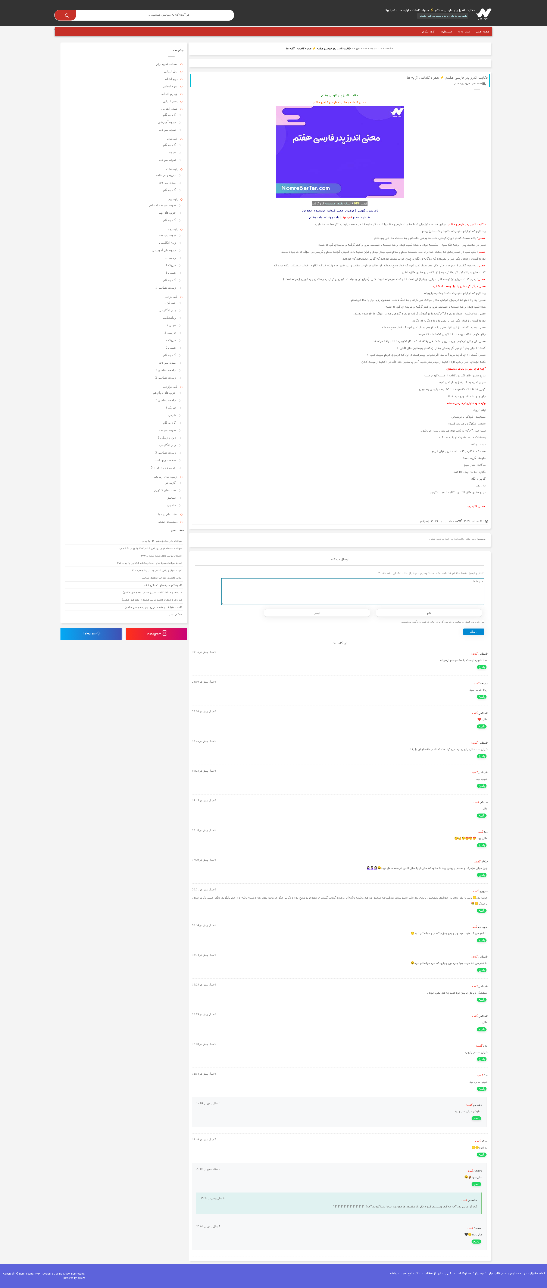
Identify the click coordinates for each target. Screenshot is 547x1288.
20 (426, 521)
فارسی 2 (170, 332)
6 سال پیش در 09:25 (204, 770)
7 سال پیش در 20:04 (208, 1226)
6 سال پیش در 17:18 (204, 1044)
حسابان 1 (170, 302)
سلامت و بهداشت (165, 460)
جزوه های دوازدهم (164, 392)
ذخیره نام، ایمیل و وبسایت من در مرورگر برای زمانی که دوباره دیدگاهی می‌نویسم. (441, 621)
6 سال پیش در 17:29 (204, 859)
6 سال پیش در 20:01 (204, 889)
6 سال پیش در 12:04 (208, 1103)
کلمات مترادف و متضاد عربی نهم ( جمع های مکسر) (153, 607)
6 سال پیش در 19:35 (204, 652)
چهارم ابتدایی (169, 93)
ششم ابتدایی (169, 108)
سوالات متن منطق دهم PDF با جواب (161, 541)
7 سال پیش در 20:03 (208, 1169)
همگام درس (175, 614)
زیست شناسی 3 (165, 452)
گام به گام (169, 114)
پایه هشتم (172, 169)
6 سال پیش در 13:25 (204, 741)
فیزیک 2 (171, 340)
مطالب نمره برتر (167, 64)
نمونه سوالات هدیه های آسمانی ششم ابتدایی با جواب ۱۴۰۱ (149, 563)
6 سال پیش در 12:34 (204, 1073)
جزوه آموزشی (167, 122)
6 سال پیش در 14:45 (204, 800)
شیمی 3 (171, 415)
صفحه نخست (385, 48)
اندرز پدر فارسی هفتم (440, 539)
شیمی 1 (171, 272)
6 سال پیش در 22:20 (204, 711)
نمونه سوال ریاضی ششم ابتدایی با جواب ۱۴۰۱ (157, 570)
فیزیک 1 (171, 265)
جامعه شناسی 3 (166, 400)
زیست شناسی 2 (165, 377)
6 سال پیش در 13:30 (204, 830)
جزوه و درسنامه (166, 175)
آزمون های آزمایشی (165, 476)
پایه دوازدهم (170, 386)
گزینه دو (171, 482)
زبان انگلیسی (167, 242)
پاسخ (482, 667)
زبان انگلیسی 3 (166, 445)
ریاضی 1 (170, 257)
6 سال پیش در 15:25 (204, 984)
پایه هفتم (369, 48)
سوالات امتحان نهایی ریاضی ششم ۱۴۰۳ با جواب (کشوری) (150, 548)
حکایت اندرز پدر (457, 539)
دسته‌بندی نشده (168, 521)
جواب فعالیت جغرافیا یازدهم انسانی (162, 578)
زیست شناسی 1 (165, 287)
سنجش (171, 497)
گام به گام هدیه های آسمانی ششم (163, 585)
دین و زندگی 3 (167, 437)
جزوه (357, 48)
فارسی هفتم (471, 539)
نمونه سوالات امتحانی (162, 205)
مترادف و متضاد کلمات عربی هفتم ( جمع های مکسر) (152, 592)
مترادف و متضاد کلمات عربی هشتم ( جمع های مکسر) (152, 600)
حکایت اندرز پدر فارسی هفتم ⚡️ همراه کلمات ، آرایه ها (447, 78)
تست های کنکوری (165, 490)
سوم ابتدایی (170, 86)
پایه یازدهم (171, 296)
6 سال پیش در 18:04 (204, 925)
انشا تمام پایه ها (168, 514)
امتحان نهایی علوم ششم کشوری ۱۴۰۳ (161, 556)
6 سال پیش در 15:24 (213, 1198)
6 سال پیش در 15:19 (204, 1014)
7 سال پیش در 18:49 (204, 1139)
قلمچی (171, 505)
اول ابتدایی (171, 71)
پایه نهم (173, 199)
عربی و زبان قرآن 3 (163, 467)
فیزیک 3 (171, 407)
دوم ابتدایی (171, 79)
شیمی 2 (171, 347)
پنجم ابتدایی (170, 101)
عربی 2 (171, 325)
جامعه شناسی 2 (166, 370)
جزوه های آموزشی (164, 250)
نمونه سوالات (167, 129)
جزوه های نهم (167, 212)
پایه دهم (173, 229)
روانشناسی (169, 317)
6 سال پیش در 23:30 (204, 681)
